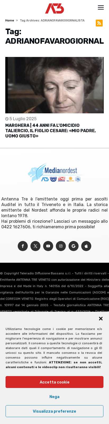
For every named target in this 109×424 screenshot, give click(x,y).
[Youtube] (48, 246)
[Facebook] (23, 246)
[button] (100, 318)
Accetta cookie (55, 382)
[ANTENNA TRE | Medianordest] (54, 3)
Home (9, 20)
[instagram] (61, 246)
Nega (54, 396)
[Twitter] (35, 246)
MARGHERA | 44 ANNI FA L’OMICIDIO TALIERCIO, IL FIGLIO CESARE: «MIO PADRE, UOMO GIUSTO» (50, 131)
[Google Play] (74, 246)
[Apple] (86, 246)
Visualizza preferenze (54, 411)
